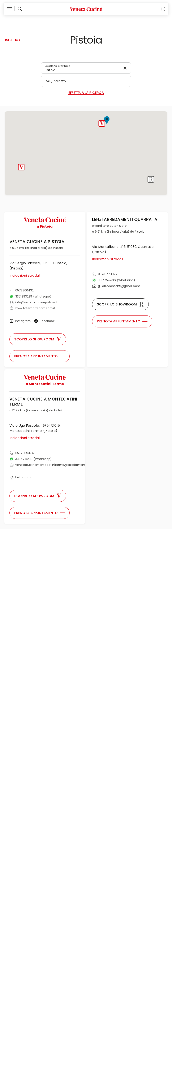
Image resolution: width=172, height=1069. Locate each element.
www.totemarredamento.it (35, 308)
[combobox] (86, 67)
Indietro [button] (12, 40)
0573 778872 (107, 274)
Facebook (47, 321)
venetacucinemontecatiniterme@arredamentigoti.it (55, 465)
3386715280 (33, 459)
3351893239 (33, 296)
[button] (102, 123)
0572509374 (24, 453)
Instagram (23, 321)
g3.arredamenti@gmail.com (119, 286)
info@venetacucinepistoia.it (36, 302)
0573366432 (24, 290)
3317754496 (116, 280)
